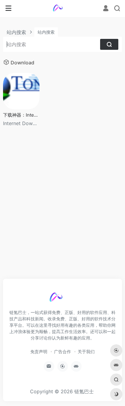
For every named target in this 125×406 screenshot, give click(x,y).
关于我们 (86, 351)
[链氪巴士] (62, 8)
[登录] (106, 8)
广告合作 (62, 351)
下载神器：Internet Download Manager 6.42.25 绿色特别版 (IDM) (21, 115)
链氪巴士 (84, 391)
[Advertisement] (62, 208)
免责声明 (38, 351)
